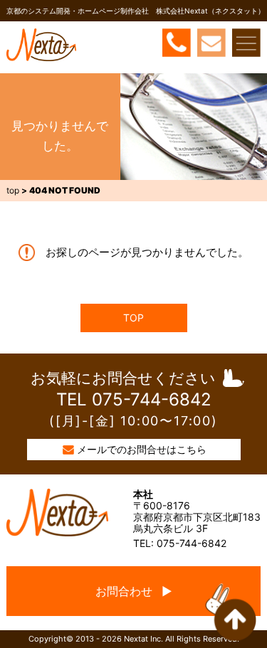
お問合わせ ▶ (133, 591)
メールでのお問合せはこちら (141, 449)
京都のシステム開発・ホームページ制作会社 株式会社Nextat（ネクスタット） (135, 10)
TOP (133, 318)
